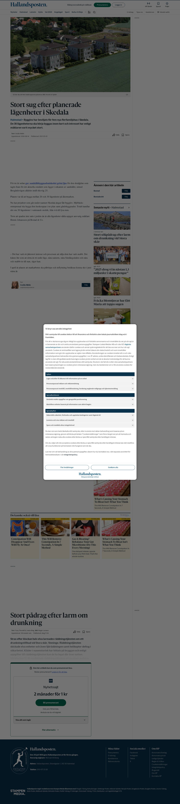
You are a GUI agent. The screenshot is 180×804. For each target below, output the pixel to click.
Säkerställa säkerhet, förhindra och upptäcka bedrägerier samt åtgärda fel (73, 415)
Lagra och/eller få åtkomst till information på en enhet (66, 378)
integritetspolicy (70, 454)
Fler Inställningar (66, 467)
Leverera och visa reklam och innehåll (60, 420)
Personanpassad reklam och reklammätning (62, 383)
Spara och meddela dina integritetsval (60, 425)
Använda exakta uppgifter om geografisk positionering (66, 399)
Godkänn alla (113, 467)
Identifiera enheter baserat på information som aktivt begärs (68, 404)
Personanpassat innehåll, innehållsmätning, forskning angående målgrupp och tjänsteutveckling (82, 388)
